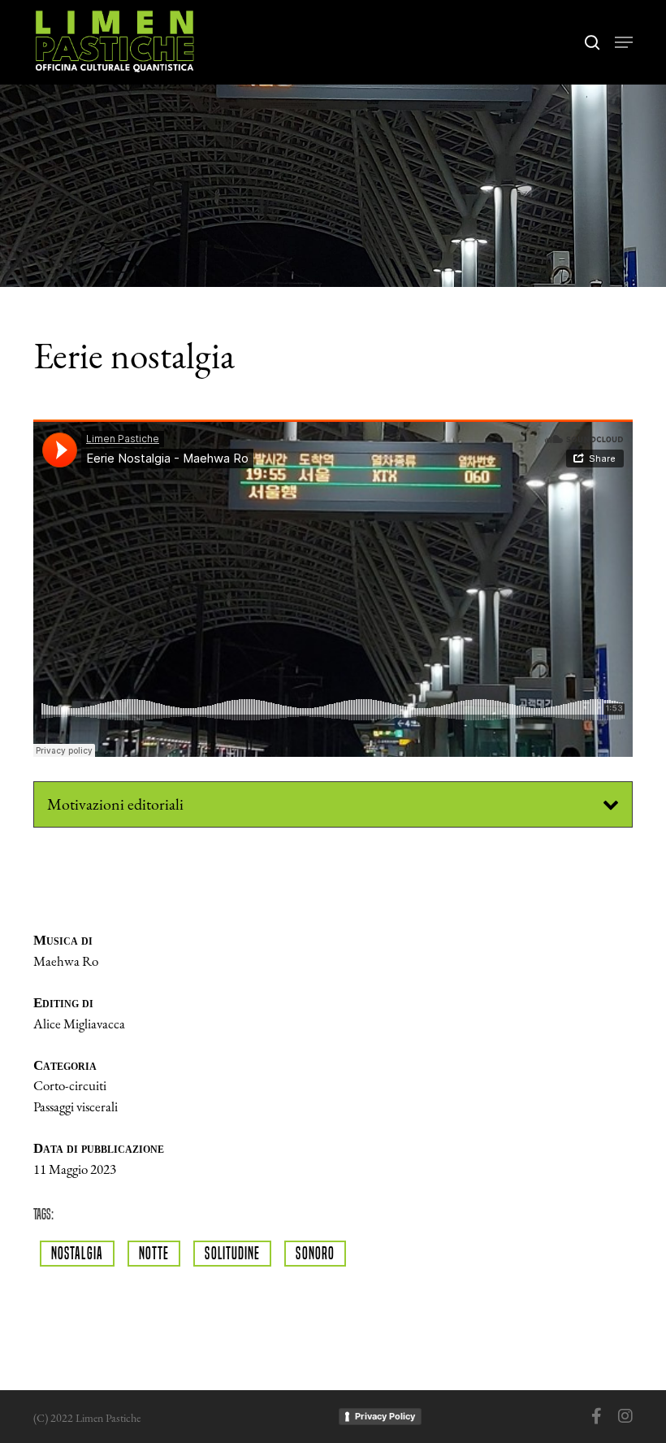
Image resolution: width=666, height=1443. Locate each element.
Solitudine (232, 1253)
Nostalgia (77, 1253)
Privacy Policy (385, 1416)
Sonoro (315, 1253)
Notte (154, 1253)
